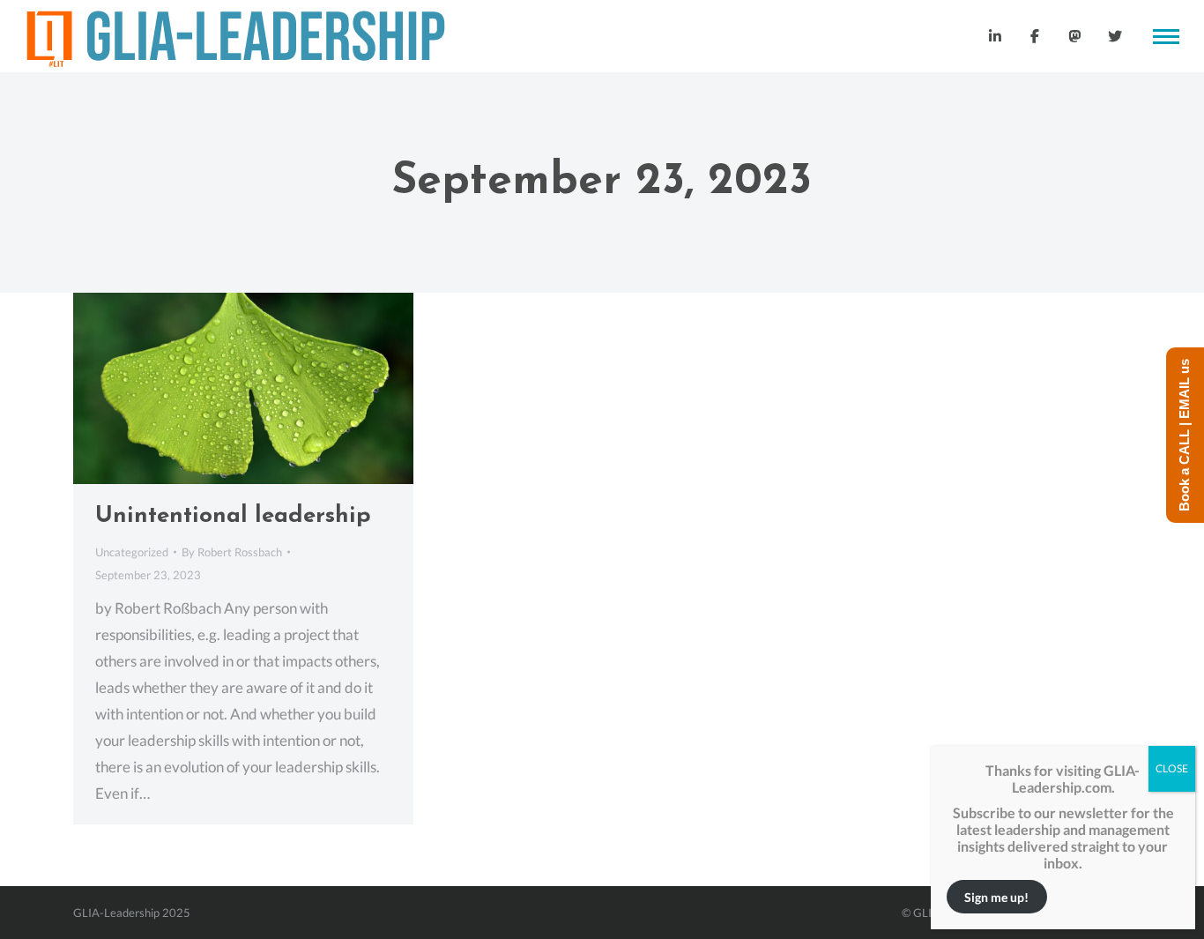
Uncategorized (131, 552)
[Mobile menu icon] (1166, 36)
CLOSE (1172, 768)
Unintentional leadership (233, 516)
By (232, 552)
